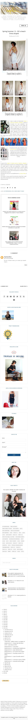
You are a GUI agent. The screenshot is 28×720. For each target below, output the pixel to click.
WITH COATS (9, 543)
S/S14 (18, 541)
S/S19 (14, 549)
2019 (7, 541)
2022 (4, 611)
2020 (4, 614)
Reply (26, 265)
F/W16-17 (15, 543)
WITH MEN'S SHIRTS (20, 536)
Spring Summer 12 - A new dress (11, 646)
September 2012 (8, 634)
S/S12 (13, 191)
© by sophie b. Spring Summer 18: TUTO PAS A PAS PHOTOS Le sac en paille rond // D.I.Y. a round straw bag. (16, 575)
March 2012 (7, 666)
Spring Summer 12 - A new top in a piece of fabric (14, 659)
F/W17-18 (21, 543)
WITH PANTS (9, 534)
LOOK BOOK (5, 539)
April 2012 (7, 664)
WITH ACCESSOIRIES (15, 530)
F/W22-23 (14, 551)
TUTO (22, 551)
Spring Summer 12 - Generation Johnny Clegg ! (14, 661)
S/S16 (9, 545)
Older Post (23, 286)
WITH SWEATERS (6, 530)
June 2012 (7, 639)
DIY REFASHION (7, 191)
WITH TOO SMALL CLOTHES (8, 536)
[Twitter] (8, 188)
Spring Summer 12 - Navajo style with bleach (13, 643)
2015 (4, 623)
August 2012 (7, 636)
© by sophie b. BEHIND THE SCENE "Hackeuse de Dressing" (14, 490)
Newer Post (5, 286)
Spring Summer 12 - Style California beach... (13, 650)
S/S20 (18, 551)
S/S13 (23, 532)
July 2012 (6, 638)
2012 (4, 628)
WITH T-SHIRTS (13, 541)
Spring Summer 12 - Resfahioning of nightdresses (14, 648)
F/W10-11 (15, 532)
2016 (4, 621)
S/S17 (22, 539)
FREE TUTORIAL (14, 526)
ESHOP (22, 541)
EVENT (9, 551)
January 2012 (7, 669)
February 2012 (8, 668)
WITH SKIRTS (16, 528)
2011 (4, 671)
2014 (4, 624)
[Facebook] (10, 188)
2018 (11, 532)
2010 (4, 673)
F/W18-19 (18, 547)
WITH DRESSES (6, 532)
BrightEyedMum (8, 256)
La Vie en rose (13, 149)
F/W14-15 (13, 547)
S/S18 (4, 541)
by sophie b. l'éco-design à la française (11, 717)
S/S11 (21, 528)
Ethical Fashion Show (17, 545)
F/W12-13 (15, 534)
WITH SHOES (19, 549)
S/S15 (4, 543)
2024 (4, 609)
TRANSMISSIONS (6, 547)
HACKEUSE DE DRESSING (14, 539)
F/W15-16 (10, 549)
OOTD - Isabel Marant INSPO (10, 644)
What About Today (19, 191)
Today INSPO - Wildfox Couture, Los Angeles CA (14, 641)
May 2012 (7, 663)
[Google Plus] (12, 188)
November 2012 (8, 631)
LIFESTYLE (5, 545)
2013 (4, 626)
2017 (20, 532)
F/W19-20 (5, 551)
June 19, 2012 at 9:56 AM (8, 258)
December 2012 (8, 629)
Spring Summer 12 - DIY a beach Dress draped (14, 651)
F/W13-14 (5, 549)
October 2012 (7, 633)
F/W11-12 (20, 534)
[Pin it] (15, 188)
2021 (4, 612)
